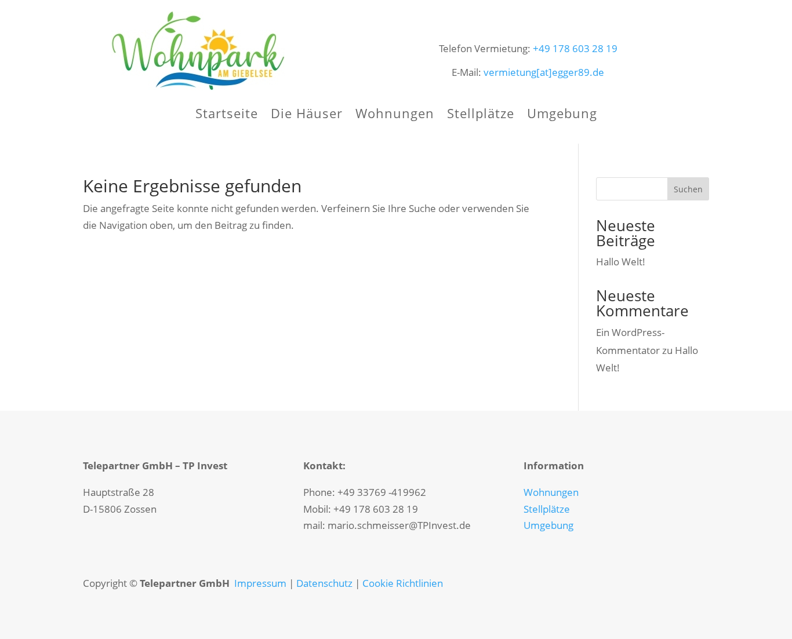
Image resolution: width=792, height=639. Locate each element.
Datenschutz (324, 583)
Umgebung (562, 115)
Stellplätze (480, 115)
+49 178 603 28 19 (575, 48)
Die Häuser (307, 115)
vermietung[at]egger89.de (544, 72)
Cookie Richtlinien (402, 583)
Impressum (260, 583)
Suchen (688, 189)
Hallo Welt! (620, 261)
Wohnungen (394, 115)
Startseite (226, 115)
